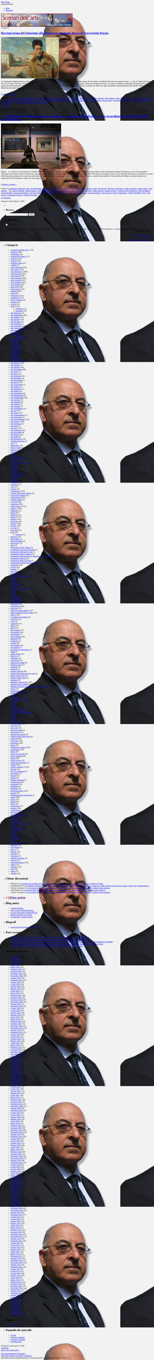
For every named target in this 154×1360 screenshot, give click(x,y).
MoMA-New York (18, 693)
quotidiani (14, 786)
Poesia (13, 758)
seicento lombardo (17, 815)
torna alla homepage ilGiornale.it (13, 1354)
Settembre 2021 (16, 1084)
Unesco (13, 860)
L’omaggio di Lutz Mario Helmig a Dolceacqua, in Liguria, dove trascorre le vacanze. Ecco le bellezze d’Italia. (61, 884)
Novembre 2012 (17, 1315)
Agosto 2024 (15, 1008)
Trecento (14, 856)
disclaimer (5, 1348)
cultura (58, 98)
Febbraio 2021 (16, 1100)
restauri (13, 793)
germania (14, 582)
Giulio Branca (52, 193)
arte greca (14, 374)
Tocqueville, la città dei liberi (21, 917)
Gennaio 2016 (16, 1232)
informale (14, 604)
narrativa (14, 717)
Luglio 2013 (15, 1297)
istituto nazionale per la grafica (22, 613)
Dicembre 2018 (16, 1156)
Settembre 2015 (16, 1241)
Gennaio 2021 (16, 1102)
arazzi (13, 293)
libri (12, 628)
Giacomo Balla (95, 100)
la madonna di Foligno (19, 617)
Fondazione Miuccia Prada (21, 561)
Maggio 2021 (16, 1093)
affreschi (14, 252)
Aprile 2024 (15, 1017)
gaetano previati (83, 100)
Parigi (13, 745)
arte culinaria (15, 330)
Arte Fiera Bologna (18, 361)
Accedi (13, 1335)
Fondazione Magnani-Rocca (21, 100)
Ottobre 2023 (16, 1030)
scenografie (15, 806)
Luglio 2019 (15, 1141)
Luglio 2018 (15, 1167)
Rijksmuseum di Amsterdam (21, 795)
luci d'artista (15, 645)
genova (13, 580)
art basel (14, 302)
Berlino (13, 454)
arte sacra (14, 428)
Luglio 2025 (15, 984)
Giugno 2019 (16, 1143)
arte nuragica (15, 400)
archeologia (15, 296)
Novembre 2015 (17, 1236)
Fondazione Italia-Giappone (21, 554)
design (13, 513)
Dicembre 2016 (16, 1208)
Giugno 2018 (16, 1169)
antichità (14, 291)
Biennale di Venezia (18, 458)
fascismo (14, 537)
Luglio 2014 (15, 1271)
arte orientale (15, 406)
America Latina (16, 263)
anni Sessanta (16, 280)
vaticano (14, 867)
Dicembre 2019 (16, 1130)
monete (13, 695)
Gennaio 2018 (16, 1180)
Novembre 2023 (17, 1028)
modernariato (16, 691)
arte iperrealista (16, 380)
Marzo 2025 (15, 993)
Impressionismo (16, 602)
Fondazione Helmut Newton (21, 552)
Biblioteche (15, 456)
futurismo (14, 574)
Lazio (13, 621)
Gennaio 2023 (16, 1050)
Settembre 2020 (16, 1110)
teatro (13, 849)
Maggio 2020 (16, 1119)
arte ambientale (16, 315)
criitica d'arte (50, 98)
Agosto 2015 (15, 1243)
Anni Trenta (15, 285)
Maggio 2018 (16, 1171)
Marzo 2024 (15, 1019)
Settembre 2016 (16, 1215)
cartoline (14, 480)
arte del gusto (16, 332)
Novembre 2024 (17, 1002)
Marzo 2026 (15, 967)
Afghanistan (15, 254)
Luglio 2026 (15, 958)
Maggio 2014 (16, 1276)
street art (14, 845)
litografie (14, 639)
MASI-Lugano (16, 665)
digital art (14, 515)
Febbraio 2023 (16, 1047)
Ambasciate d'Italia (18, 256)
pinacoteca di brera (18, 754)
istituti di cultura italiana (20, 611)
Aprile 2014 (15, 1278)
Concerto (14, 502)
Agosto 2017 (15, 1191)
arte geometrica (16, 369)
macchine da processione (20, 650)
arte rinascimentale (18, 419)
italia (77, 98)
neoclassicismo (16, 723)
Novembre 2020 (17, 1106)
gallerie (13, 578)
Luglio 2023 (15, 1037)
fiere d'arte (15, 543)
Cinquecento (15, 491)
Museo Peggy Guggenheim (21, 713)
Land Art (14, 619)
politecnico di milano (18, 763)
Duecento (14, 521)
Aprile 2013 (15, 1304)
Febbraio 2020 (16, 1126)
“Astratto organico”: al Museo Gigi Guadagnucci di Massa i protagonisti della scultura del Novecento (49, 940)
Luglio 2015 (15, 1245)
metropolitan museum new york (23, 674)
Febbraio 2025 (16, 995)
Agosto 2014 (15, 1269)
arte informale (16, 376)
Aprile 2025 (15, 991)
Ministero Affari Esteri (19, 682)
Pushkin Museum (17, 780)
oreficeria (14, 739)
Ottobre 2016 (16, 1213)
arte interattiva (16, 378)
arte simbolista (16, 430)
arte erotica (15, 348)
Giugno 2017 (16, 1195)
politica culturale (97, 98)
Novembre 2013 (17, 1289)
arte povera (15, 413)
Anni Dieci (12, 98)
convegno (14, 504)
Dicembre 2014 (16, 1260)
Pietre (13, 752)
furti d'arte (14, 571)
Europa (13, 526)
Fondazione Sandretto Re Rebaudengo (25, 563)
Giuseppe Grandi (65, 193)
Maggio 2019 (16, 1145)
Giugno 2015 (16, 1247)
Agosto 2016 (15, 1217)
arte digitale (15, 335)
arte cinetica (19, 337)
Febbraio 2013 (16, 1308)
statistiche (14, 836)
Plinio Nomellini (134, 193)
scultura (13, 808)
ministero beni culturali (19, 684)
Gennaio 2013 (16, 1310)
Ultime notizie (17, 897)
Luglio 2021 (15, 1089)
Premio (13, 776)
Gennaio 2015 (16, 1258)
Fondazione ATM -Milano (20, 548)
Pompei (13, 769)
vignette (14, 873)
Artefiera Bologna (17, 441)
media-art (14, 669)
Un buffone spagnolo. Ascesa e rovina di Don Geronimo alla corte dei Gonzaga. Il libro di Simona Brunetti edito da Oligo (57, 944)
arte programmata (17, 415)
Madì (13, 652)
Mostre (82, 98)
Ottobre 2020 (16, 1108)
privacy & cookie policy (10, 1350)
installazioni (15, 606)
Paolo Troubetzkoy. (120, 193)
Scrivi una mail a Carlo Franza (140, 240)
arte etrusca (15, 352)
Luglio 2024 (15, 1011)
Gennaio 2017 (16, 1206)
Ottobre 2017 (16, 1187)
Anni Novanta (16, 274)
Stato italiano (110, 98)
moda (13, 689)
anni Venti (21, 98)
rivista (13, 800)
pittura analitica (16, 756)
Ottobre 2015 (16, 1239)
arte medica (15, 387)
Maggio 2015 (16, 1249)
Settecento (14, 821)
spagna (13, 832)
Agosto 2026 (15, 956)
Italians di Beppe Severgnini (21, 915)
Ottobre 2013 (16, 1291)
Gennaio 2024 (16, 1024)
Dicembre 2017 (16, 1182)
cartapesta (14, 478)
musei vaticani (16, 708)
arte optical (15, 404)
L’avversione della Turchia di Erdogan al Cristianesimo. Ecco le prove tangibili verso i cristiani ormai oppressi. (68, 888)
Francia (13, 567)
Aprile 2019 (15, 1147)
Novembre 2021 (17, 1080)
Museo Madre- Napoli (19, 710)
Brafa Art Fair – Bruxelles (20, 463)
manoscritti (15, 660)
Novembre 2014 (17, 1263)
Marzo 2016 (15, 1228)
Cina (12, 487)
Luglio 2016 (15, 1219)
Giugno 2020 (16, 1117)
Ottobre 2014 (16, 1265)
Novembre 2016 (17, 1210)
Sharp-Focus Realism (19, 823)
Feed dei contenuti (18, 1337)
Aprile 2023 (15, 1043)
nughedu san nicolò (18, 734)
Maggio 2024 (16, 1015)
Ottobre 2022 (16, 1056)
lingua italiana (16, 637)
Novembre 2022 (17, 1054)
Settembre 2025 (16, 980)
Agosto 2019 (15, 1139)
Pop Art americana (18, 771)
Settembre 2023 (16, 1032)
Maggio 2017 (16, 1197)
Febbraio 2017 (16, 1204)
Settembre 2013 (16, 1293)
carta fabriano (16, 476)
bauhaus (14, 450)
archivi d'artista (16, 300)
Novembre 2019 (17, 1132)
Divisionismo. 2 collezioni (82, 191)
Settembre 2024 (16, 1006)
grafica (13, 593)
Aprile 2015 (15, 1252)
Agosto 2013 (15, 1295)
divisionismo (66, 191)
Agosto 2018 (15, 1165)
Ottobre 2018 (16, 1160)
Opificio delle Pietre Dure (20, 737)
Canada (13, 469)
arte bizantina (16, 322)
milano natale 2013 (18, 676)
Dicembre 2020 (16, 1104)
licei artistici (15, 632)
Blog (8, 8)
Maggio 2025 (16, 989)
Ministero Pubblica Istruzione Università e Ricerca (30, 687)
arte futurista (15, 367)
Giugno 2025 (16, 987)
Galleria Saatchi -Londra (20, 576)
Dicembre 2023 (16, 1026)
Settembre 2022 (16, 1058)
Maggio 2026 (16, 963)
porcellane (14, 773)
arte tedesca (15, 435)
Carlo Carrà (5, 100)
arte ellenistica (16, 346)
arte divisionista (36, 189)
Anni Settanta (16, 283)
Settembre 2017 (16, 1189)
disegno (71, 98)
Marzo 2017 (15, 1202)
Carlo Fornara (42, 191)
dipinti (64, 98)
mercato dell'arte (17, 671)
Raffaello (14, 789)
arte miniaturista (17, 393)
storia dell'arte (126, 98)
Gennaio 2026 (16, 971)
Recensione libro (17, 791)
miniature (14, 680)
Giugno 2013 (16, 1299)
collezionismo (16, 498)
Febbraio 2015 (16, 1256)
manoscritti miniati (18, 663)
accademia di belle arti (16, 189)
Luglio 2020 (15, 1115)
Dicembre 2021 (16, 1078)
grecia (13, 595)
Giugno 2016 (16, 1221)
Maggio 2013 (16, 1302)
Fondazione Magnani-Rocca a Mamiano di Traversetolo (54, 100)
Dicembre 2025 (16, 974)
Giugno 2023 (16, 1039)
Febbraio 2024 (16, 1021)
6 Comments (6, 198)
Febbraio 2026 (16, 969)
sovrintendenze (16, 830)
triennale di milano (18, 858)
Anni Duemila (16, 272)
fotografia (14, 565)
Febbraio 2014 (16, 1282)
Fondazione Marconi (18, 558)
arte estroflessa (16, 350)
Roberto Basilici (27, 103)
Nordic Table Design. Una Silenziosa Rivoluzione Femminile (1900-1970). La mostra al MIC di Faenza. (50, 937)
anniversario (15, 289)
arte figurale (30, 98)
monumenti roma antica (19, 700)
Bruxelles (14, 465)
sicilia (13, 826)
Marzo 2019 (15, 1150)
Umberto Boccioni (41, 103)
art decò (14, 304)
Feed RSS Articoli (8, 1356)
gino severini (107, 100)
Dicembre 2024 (16, 1000)
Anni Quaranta (16, 278)
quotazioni (15, 784)
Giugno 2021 (16, 1091)
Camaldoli (14, 467)
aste (12, 443)
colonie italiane (16, 500)
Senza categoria (16, 817)
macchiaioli (15, 647)
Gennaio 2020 (16, 1128)
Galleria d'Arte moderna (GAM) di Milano (134, 191)
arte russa (14, 426)
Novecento (102, 189)
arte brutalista (16, 324)
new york (14, 728)
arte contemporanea (18, 328)
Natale (13, 719)
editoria (13, 524)
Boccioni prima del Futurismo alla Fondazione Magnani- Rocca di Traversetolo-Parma (54, 33)
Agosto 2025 (15, 982)
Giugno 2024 (16, 1013)
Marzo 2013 (15, 1306)
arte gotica (14, 372)
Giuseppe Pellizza (79, 193)
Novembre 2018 (17, 1158)
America (14, 259)
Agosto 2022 (15, 1061)
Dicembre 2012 (16, 1312)
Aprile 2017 (15, 1200)
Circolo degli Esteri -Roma (21, 493)
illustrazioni (15, 600)
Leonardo (14, 624)
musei (88, 98)
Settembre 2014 (16, 1267)
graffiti (13, 591)
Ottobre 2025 (16, 978)
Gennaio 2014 (16, 1284)
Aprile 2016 (15, 1226)
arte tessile (14, 437)
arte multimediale (17, 398)
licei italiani (15, 634)
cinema (13, 489)
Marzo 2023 (15, 1045)
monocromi (15, 697)
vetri (12, 869)
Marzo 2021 (15, 1097)
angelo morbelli (18, 191)
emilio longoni (98, 191)
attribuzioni (15, 445)
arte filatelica (15, 365)
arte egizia (14, 343)
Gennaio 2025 (16, 998)
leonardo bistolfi (93, 193)
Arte (27, 189)
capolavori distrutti (18, 474)
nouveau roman (16, 730)
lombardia (14, 641)
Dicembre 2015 (16, 1234)
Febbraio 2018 (16, 1178)
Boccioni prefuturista (144, 98)
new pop (14, 726)
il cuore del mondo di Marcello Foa (24, 913)
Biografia (9, 10)
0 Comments (6, 105)
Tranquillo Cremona (14, 195)
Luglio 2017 (15, 1193)
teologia (14, 852)
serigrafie (14, 819)
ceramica (14, 485)
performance (15, 750)
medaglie (14, 667)
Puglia (13, 778)
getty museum (16, 584)
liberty (13, 626)
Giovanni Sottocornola (137, 100)
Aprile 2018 (15, 1173)
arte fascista (15, 354)
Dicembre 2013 (16, 1286)
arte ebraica (15, 341)
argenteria (19, 309)
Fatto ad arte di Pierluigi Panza (22, 910)
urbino (13, 865)
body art (14, 461)
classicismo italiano (18, 495)
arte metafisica (16, 389)
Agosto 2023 (15, 1034)
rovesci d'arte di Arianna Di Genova (24, 927)
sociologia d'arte (17, 828)
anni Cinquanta (16, 267)
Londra (13, 643)
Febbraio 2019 (16, 1152)
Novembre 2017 (17, 1184)
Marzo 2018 (15, 1176)
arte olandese (15, 402)
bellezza (14, 452)
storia (118, 98)
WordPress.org (16, 1342)
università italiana (17, 862)
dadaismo (14, 511)
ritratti (140, 189)
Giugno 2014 (16, 1273)
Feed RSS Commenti (23, 1356)
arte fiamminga (16, 359)
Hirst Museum (16, 597)
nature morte (15, 721)
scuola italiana (16, 810)
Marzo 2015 (15, 1254)
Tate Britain (15, 847)
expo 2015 (15, 530)
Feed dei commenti (18, 1340)
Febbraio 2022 (16, 1074)
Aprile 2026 (15, 965)
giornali (13, 587)
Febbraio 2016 (16, 1230)
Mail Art (14, 656)
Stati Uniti (14, 834)
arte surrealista (16, 432)
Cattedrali (14, 482)
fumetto (13, 569)
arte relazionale (16, 417)
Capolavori (40, 98)
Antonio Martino (17, 908)
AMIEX (14, 265)
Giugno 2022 (16, 1065)
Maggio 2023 (16, 1041)
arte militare (15, 391)
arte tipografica (16, 439)
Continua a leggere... (9, 94)
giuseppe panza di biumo (20, 589)
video (13, 871)
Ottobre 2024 (16, 1004)
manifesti (14, 658)
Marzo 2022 (15, 1071)
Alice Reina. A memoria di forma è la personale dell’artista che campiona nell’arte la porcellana (47, 946)
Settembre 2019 (16, 1137)
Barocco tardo (16, 448)
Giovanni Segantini (120, 100)
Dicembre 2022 (16, 1052)
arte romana (15, 422)
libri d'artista (15, 630)
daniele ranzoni (54, 191)
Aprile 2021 (15, 1095)
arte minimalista (16, 395)
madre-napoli (16, 654)
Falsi (12, 532)
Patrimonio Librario (18, 747)
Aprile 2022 (15, 1069)
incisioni (18, 535)
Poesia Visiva (16, 760)
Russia (13, 802)
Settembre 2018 (16, 1163)
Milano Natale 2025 (18, 678)
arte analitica (15, 317)
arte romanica (16, 424)
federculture (15, 539)
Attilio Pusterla (30, 191)
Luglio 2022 (15, 1063)
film (12, 545)
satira (13, 804)
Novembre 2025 (17, 976)
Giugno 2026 (16, 961)
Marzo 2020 (15, 1124)
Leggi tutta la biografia (143, 235)
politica (13, 765)
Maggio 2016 (16, 1223)
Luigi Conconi (106, 193)
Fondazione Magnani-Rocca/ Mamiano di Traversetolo (31, 556)
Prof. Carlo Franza (13, 103)
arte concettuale (16, 326)
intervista (14, 608)
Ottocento (111, 189)
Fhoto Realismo (17, 541)
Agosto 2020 (15, 1113)
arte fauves (15, 356)
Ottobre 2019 (16, 1134)
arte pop (14, 411)
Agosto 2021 (15, 1087)
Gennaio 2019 (16, 1154)
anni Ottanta (15, 276)
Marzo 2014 (15, 1280)
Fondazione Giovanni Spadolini (23, 550)
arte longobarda (16, 385)
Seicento (14, 813)
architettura (15, 298)
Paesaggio (119, 189)
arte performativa (17, 409)
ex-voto (13, 528)
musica (13, 715)
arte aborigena (16, 313)
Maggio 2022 (16, 1067)
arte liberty (15, 382)
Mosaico (14, 702)
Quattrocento (15, 782)
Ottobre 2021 (16, 1082)
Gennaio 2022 (16, 1076)
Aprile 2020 (15, 1121)
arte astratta (15, 319)
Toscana (14, 854)
